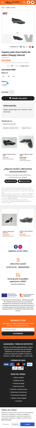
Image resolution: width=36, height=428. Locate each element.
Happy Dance (11, 198)
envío (10, 62)
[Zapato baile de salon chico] (9, 142)
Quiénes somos (19, 380)
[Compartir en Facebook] (21, 47)
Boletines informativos (19, 392)
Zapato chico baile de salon (26, 232)
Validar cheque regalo (18, 398)
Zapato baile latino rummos (8, 232)
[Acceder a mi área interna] (28, 2)
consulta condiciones (18, 284)
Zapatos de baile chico (26, 196)
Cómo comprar (19, 377)
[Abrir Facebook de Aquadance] (16, 247)
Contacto (19, 401)
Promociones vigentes (18, 395)
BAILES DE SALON (12, 196)
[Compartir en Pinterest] (30, 47)
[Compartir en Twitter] (24, 47)
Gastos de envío (18, 386)
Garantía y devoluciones (18, 389)
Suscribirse (18, 333)
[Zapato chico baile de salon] (26, 219)
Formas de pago (18, 383)
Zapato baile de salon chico (9, 155)
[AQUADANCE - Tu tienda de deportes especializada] (12, 2)
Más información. (6, 419)
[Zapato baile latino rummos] (9, 219)
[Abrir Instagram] (20, 247)
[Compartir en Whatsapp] (27, 47)
